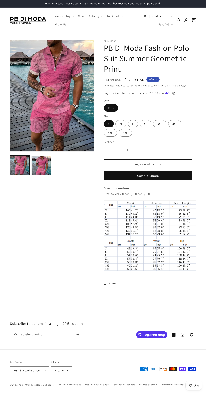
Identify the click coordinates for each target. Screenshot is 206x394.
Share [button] (112, 283)
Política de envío (148, 384)
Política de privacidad (97, 384)
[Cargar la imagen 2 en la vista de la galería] (41, 165)
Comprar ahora (148, 176)
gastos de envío (138, 85)
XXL (159, 124)
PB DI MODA (24, 384)
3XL (174, 124)
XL (145, 124)
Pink (111, 108)
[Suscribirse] (77, 334)
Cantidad (109, 142)
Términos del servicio (124, 384)
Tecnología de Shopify (42, 384)
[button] (64, 16)
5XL (125, 133)
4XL (110, 133)
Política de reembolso (69, 384)
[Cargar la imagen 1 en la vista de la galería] (19, 165)
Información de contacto (174, 384)
